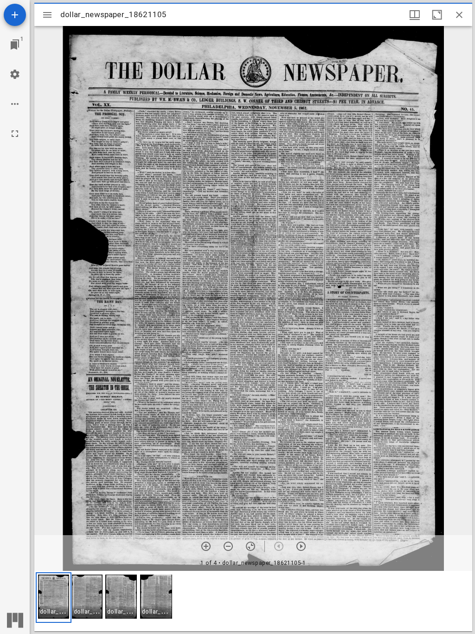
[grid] (253, 601)
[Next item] (301, 546)
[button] (53, 598)
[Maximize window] (437, 15)
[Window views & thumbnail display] (415, 15)
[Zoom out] (228, 546)
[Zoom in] (206, 546)
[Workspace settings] (15, 74)
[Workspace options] (15, 104)
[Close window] (459, 15)
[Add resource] (15, 15)
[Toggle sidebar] (47, 15)
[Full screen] (15, 134)
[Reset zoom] (250, 546)
